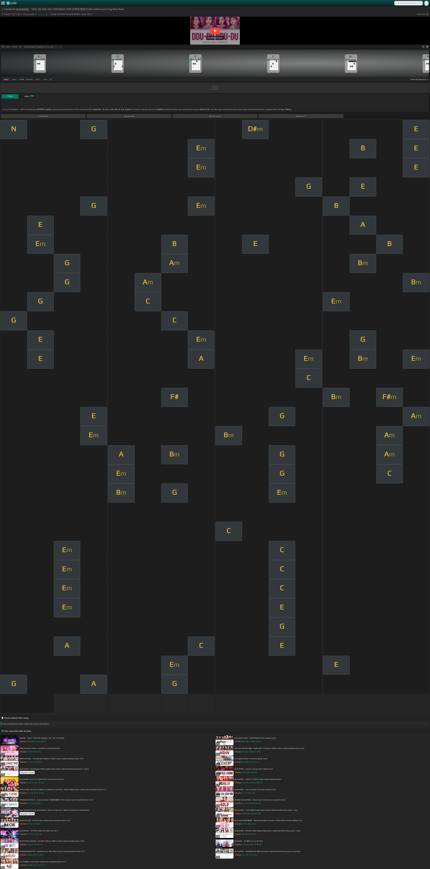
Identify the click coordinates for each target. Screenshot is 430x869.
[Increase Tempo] (20, 46)
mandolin (29, 79)
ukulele (21, 79)
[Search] (420, 3)
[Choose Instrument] (50, 79)
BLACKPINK (22, 9)
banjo (37, 79)
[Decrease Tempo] (3, 46)
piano (14, 79)
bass (45, 79)
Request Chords (27, 772)
